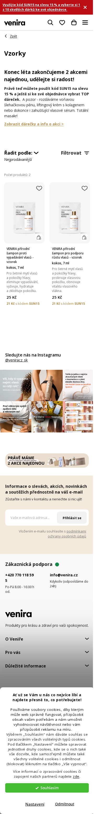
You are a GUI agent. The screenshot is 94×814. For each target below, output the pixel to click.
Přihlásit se (72, 518)
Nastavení (34, 804)
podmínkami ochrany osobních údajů (67, 533)
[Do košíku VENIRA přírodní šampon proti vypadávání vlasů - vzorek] (39, 237)
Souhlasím (49, 788)
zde (76, 776)
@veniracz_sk (16, 360)
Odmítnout (64, 804)
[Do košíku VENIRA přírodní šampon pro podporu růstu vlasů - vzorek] (84, 237)
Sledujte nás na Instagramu (33, 355)
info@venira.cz (64, 574)
